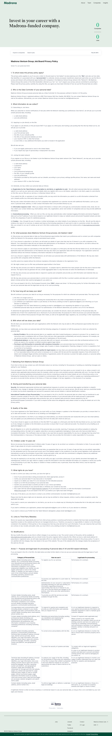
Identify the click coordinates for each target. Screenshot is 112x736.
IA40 (95, 725)
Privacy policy (52, 708)
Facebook (70, 728)
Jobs (56, 722)
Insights (105, 3)
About (83, 3)
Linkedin (69, 722)
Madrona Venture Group (10, 3)
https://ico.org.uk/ (20, 490)
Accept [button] (88, 734)
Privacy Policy (94, 734)
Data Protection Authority (40, 488)
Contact (82, 722)
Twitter (69, 725)
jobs (31, 52)
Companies (97, 3)
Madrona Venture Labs (100, 722)
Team (89, 3)
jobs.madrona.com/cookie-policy (21, 537)
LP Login (82, 725)
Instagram (70, 731)
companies (19, 52)
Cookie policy (60, 708)
